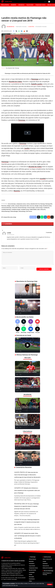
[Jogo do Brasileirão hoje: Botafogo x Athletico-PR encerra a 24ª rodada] (27, 421)
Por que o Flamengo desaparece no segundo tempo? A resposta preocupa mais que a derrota (26, 506)
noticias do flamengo (6, 207)
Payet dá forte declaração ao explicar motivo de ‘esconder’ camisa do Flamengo (27, 294)
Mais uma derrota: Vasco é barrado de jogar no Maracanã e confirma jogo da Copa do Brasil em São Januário (27, 475)
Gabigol (8, 205)
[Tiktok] (17, 329)
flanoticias (3, 205)
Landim (27, 148)
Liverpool (17, 205)
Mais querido (23, 205)
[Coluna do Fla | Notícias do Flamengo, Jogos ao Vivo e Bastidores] (6, 1)
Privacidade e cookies (9, 583)
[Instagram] (30, 322)
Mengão (37, 205)
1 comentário (31, 26)
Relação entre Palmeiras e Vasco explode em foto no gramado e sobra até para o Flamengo (27, 490)
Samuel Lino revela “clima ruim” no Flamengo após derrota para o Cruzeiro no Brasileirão (27, 536)
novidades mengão (15, 209)
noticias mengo (39, 207)
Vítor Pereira (29, 211)
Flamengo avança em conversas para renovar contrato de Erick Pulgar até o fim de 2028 (27, 387)
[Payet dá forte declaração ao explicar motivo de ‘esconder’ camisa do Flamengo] (27, 291)
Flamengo (34, 79)
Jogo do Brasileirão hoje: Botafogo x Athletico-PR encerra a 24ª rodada (25, 424)
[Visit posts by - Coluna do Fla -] (3, 26)
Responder (49, 232)
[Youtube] (37, 322)
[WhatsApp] (23, 329)
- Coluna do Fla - (10, 26)
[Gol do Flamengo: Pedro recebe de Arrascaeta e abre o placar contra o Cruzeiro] (27, 345)
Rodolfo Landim (36, 84)
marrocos (32, 205)
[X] (23, 322)
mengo (40, 205)
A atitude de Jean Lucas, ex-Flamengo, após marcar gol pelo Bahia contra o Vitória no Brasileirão (27, 407)
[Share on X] (16, 31)
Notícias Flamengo (22, 207)
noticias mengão (31, 207)
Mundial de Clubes (15, 81)
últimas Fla (42, 209)
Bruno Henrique (12, 204)
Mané (28, 205)
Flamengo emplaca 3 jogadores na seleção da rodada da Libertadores (27, 445)
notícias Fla (14, 207)
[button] (49, 584)
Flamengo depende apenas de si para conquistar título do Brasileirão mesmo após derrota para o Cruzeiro (26, 309)
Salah (38, 209)
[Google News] (30, 329)
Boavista (17, 191)
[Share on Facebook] (13, 31)
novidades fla (46, 207)
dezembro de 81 (34, 204)
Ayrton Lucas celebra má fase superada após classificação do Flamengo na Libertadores (26, 460)
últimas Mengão (14, 211)
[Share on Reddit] (24, 31)
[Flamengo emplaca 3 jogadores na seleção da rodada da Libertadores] (27, 442)
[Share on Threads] (27, 31)
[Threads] (37, 329)
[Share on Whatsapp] (19, 31)
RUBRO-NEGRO (33, 209)
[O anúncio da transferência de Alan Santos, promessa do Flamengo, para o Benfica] (27, 368)
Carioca (28, 204)
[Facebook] (17, 322)
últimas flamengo (5, 211)
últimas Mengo (21, 211)
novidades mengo (25, 209)
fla (39, 204)
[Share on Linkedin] (21, 31)
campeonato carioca (21, 204)
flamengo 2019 (48, 204)
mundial (43, 178)
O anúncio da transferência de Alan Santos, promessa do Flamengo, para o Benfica (27, 371)
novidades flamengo (6, 209)
